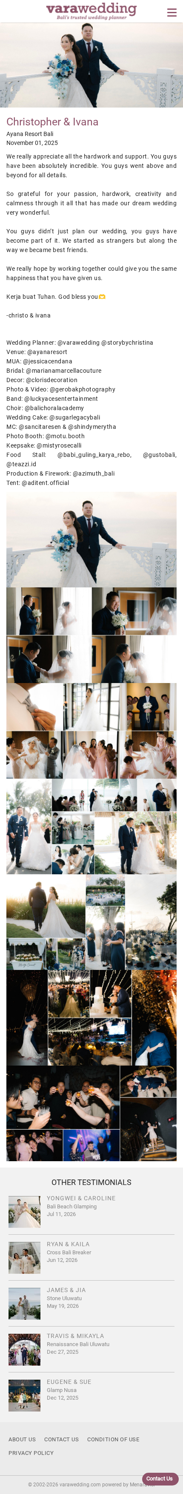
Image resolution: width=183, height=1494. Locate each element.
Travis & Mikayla (75, 1335)
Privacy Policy (31, 1453)
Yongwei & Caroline (81, 1198)
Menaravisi (142, 1485)
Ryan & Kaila (68, 1244)
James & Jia (66, 1290)
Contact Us (61, 1439)
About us (22, 1439)
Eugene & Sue (69, 1381)
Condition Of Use (113, 1439)
